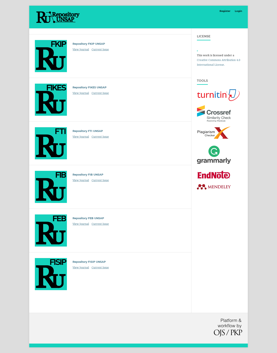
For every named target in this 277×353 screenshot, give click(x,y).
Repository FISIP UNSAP (89, 262)
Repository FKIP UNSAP (89, 43)
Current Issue (100, 49)
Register (225, 10)
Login (238, 10)
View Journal (81, 49)
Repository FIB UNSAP (88, 174)
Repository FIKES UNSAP (89, 87)
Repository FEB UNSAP (88, 218)
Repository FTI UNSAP (88, 131)
